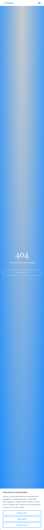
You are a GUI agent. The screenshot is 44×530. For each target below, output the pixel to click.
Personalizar (22, 519)
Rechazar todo (22, 525)
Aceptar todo (22, 513)
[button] (39, 3)
